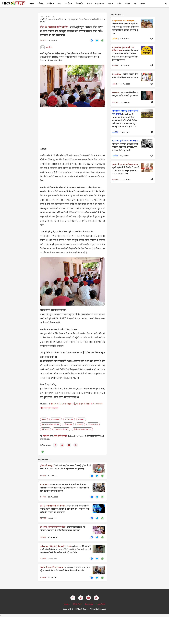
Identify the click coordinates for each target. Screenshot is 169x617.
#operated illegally (61, 429)
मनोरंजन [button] (40, 3)
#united (81, 419)
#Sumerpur (55, 419)
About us (67, 604)
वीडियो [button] (127, 3)
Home (31, 3)
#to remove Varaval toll (50, 424)
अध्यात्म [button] (142, 3)
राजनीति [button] (68, 3)
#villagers (68, 424)
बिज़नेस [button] (50, 3)
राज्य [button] (110, 3)
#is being (45, 429)
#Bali (44, 419)
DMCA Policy (77, 604)
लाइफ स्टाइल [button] (100, 3)
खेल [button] (88, 3)
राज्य (47, 16)
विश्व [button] (134, 3)
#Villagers (69, 419)
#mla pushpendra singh (82, 429)
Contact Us (89, 604)
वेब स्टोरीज (79, 3)
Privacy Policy (100, 604)
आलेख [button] (119, 3)
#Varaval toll (93, 424)
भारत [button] (59, 3)
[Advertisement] (72, 127)
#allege (80, 424)
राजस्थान (52, 16)
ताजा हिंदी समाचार (60, 436)
